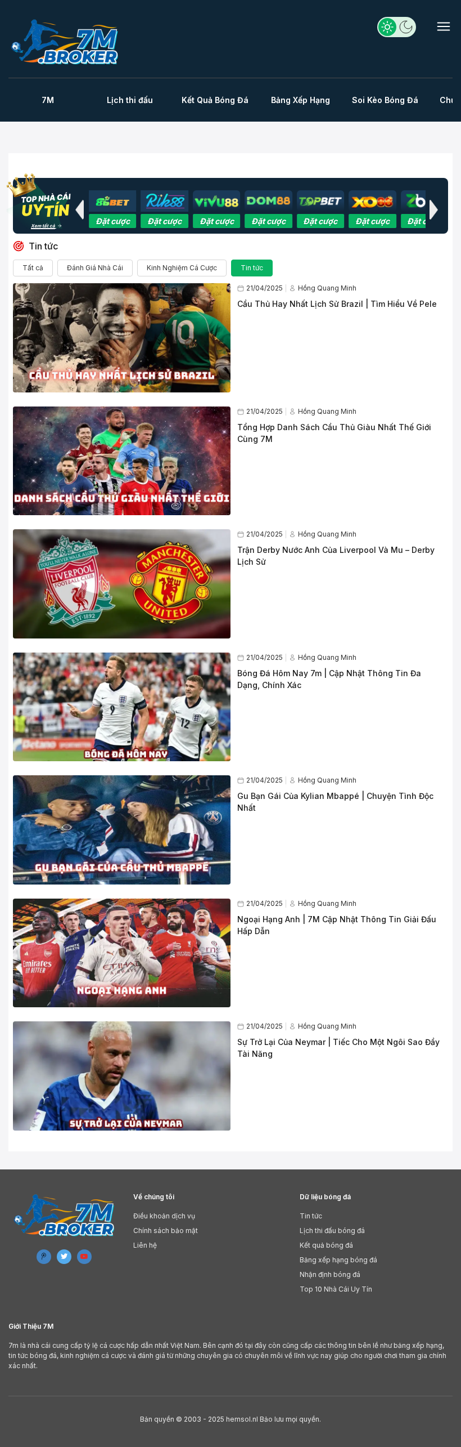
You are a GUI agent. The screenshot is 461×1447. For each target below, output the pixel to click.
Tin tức (252, 268)
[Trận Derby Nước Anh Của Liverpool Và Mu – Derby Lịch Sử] (122, 583)
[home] (66, 41)
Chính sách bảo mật (165, 1230)
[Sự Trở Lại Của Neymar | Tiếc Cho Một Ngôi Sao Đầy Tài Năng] (122, 1076)
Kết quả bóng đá (326, 1245)
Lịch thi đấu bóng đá (332, 1230)
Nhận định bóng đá (330, 1274)
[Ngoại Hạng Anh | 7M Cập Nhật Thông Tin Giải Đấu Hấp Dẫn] (122, 953)
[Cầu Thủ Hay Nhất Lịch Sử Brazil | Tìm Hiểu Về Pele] (122, 337)
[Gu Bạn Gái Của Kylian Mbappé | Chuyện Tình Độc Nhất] (122, 830)
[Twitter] (64, 1256)
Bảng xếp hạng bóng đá (338, 1260)
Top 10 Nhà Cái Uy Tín (336, 1289)
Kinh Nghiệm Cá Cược (182, 268)
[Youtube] (84, 1256)
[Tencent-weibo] (44, 1256)
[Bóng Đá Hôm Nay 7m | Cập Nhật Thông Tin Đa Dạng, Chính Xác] (122, 707)
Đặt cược (113, 221)
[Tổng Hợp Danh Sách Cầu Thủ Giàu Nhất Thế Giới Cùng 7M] (122, 461)
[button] (79, 209)
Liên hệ (145, 1245)
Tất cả (32, 268)
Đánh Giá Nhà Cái (95, 268)
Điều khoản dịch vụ (164, 1216)
